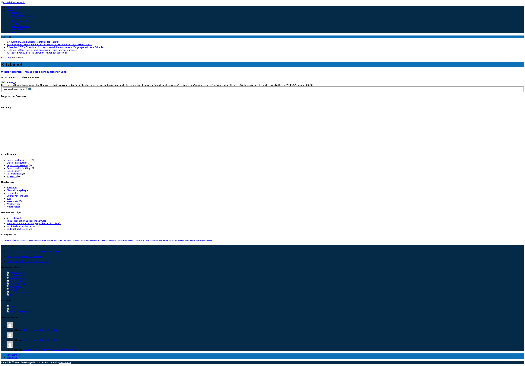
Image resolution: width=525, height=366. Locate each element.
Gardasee (12, 240)
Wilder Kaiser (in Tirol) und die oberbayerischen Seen (34, 71)
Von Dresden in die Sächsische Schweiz (26, 220)
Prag (14, 23)
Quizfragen (12, 10)
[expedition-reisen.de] (262, 2)
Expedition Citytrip (16, 162)
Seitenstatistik (14, 173)
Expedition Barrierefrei (18, 160)
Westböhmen (19, 29)
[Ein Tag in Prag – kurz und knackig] (13, 289)
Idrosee (28, 240)
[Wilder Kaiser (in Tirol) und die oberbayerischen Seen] (14, 286)
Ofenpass (137, 240)
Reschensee (167, 240)
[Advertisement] (83, 131)
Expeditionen (13, 7)
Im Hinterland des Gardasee (21, 226)
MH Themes (65, 362)
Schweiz (186, 240)
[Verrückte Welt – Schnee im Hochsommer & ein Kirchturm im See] (11, 294)
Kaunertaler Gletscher (46, 240)
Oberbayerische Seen (23, 21)
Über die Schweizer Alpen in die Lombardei (28, 261)
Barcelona (17, 12)
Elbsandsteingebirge (22, 15)
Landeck (94, 240)
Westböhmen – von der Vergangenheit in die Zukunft (34, 223)
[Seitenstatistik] (16, 273)
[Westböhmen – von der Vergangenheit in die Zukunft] (16, 278)
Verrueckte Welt (20, 26)
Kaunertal (34, 240)
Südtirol (192, 240)
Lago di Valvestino (73, 240)
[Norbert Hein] (10, 327)
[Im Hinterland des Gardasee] (18, 281)
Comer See (5, 240)
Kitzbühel (57, 240)
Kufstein (64, 240)
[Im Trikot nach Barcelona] (16, 283)
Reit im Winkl (158, 240)
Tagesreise (199, 240)
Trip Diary (12, 176)
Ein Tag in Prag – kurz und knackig (24, 256)
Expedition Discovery (17, 165)
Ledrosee (101, 240)
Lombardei (17, 18)
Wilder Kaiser (19, 32)
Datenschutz (13, 354)
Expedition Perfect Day (18, 168)
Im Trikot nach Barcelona (19, 229)
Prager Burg (149, 240)
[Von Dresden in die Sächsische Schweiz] (16, 275)
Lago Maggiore (86, 240)
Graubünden (20, 240)
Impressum (12, 357)
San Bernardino (177, 240)
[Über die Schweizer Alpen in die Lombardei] (17, 292)
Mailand (115, 240)
